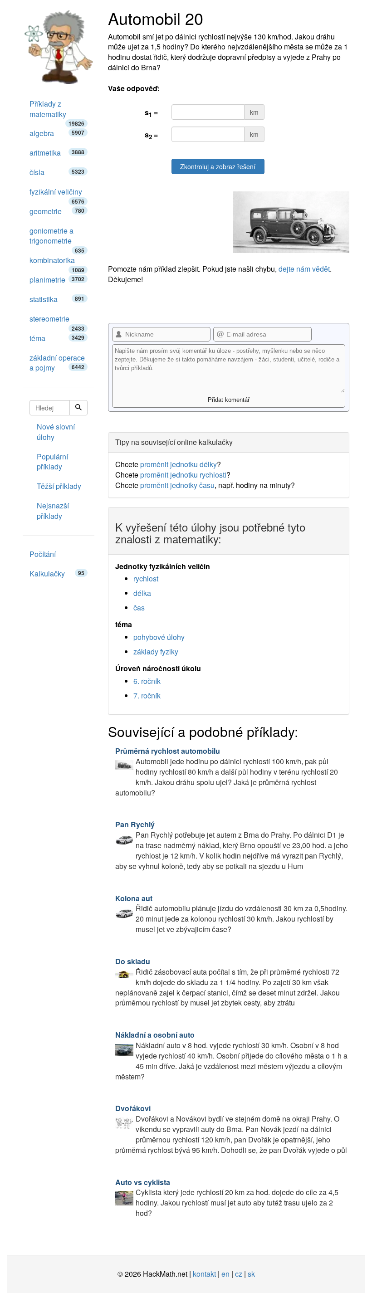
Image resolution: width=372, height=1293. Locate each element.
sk (251, 1274)
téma (56, 338)
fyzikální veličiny (56, 194)
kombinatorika (56, 262)
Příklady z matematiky (56, 111)
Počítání (42, 554)
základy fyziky (155, 651)
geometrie (56, 211)
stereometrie (56, 321)
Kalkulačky (56, 573)
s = (151, 113)
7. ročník (147, 695)
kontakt (204, 1274)
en (225, 1274)
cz (238, 1274)
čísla (56, 172)
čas (139, 607)
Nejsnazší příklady (53, 510)
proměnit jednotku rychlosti (183, 474)
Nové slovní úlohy (56, 431)
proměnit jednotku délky (178, 464)
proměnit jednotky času (177, 485)
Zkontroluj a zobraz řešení (217, 166)
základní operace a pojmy (57, 362)
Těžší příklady (59, 486)
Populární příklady (52, 461)
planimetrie (56, 279)
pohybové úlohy (159, 637)
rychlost (145, 578)
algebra (56, 133)
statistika (56, 299)
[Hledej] (78, 407)
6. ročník (147, 681)
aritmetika (56, 152)
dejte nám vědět (304, 268)
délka (142, 593)
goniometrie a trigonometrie (56, 238)
